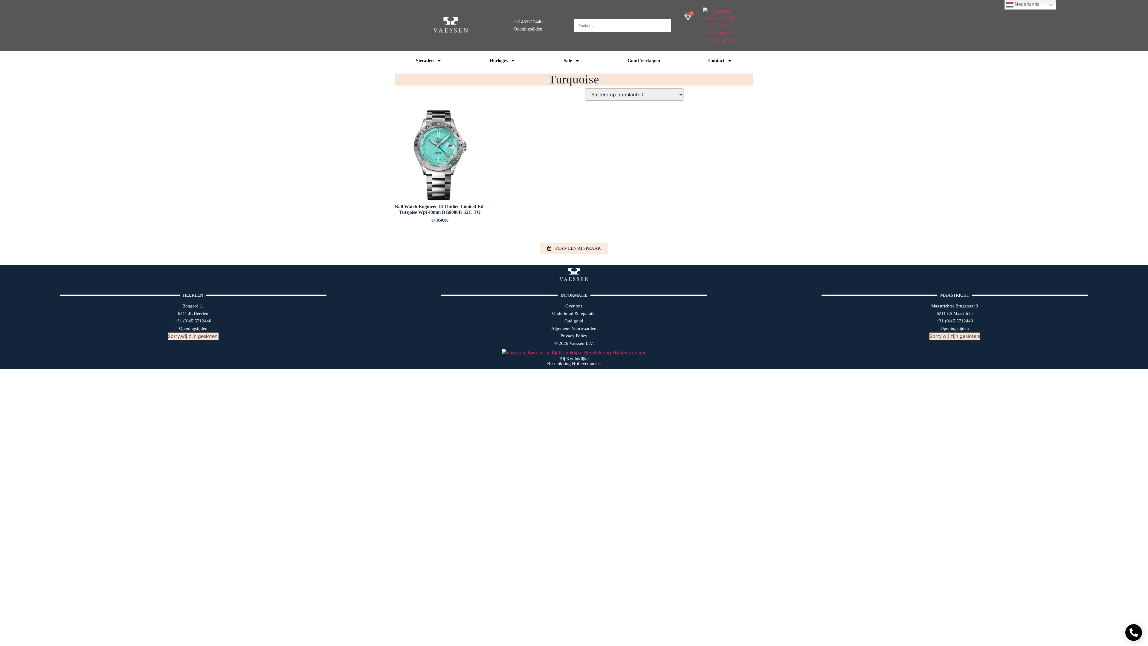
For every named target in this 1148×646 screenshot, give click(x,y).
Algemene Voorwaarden (573, 328)
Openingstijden (193, 328)
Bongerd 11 (193, 306)
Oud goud (573, 321)
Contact (716, 60)
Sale (568, 60)
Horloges (499, 60)
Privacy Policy (574, 335)
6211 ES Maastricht (955, 313)
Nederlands (1026, 4)
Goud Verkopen (644, 60)
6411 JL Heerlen (193, 313)
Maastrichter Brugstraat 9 (954, 306)
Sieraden (425, 60)
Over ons (573, 306)
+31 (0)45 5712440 (193, 321)
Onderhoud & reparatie (574, 313)
